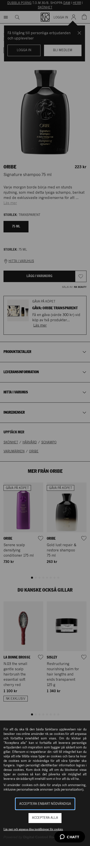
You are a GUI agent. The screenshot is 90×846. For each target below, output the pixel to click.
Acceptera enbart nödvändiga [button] (45, 804)
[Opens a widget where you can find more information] (69, 837)
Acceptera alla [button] (45, 818)
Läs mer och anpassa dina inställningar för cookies (33, 829)
